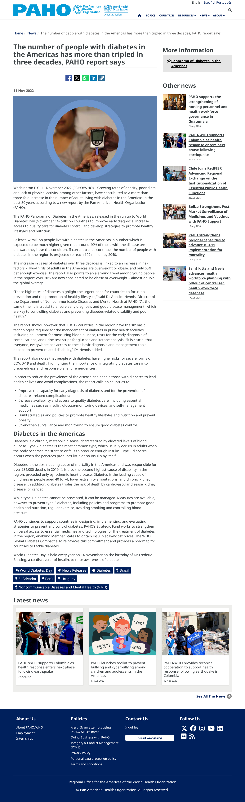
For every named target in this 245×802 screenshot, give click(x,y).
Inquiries (131, 727)
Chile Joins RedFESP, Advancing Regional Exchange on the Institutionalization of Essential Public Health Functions (208, 180)
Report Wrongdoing (150, 738)
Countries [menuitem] (167, 15)
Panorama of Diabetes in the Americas (196, 63)
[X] (184, 729)
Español (209, 2)
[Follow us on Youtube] (211, 729)
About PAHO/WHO (29, 727)
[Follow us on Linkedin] (220, 729)
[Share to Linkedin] (93, 78)
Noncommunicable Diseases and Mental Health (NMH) (63, 587)
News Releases (74, 570)
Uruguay (68, 578)
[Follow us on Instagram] (202, 729)
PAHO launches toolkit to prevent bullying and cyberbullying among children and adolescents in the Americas (118, 669)
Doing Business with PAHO (90, 737)
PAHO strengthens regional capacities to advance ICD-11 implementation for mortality (207, 245)
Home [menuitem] (139, 16)
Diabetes (103, 570)
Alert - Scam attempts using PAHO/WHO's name (91, 729)
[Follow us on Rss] (192, 737)
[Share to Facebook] (68, 78)
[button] (101, 78)
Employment (25, 733)
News (31, 33)
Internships (24, 738)
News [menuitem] (203, 15)
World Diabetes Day (36, 570)
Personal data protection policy (93, 758)
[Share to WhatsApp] (85, 78)
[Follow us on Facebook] (193, 729)
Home (18, 33)
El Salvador (27, 578)
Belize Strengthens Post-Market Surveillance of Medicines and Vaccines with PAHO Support (210, 214)
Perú (49, 578)
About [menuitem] (217, 15)
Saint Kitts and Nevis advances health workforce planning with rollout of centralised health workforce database (210, 280)
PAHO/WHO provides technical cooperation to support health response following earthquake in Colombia (191, 669)
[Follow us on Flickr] (183, 737)
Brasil (124, 570)
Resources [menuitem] (186, 15)
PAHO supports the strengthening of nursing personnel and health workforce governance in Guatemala (208, 109)
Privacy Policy (80, 753)
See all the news (210, 696)
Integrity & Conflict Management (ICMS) (94, 745)
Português (224, 2)
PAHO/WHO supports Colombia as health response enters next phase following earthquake (207, 145)
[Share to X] (77, 78)
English (197, 2)
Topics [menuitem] (150, 15)
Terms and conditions (86, 764)
